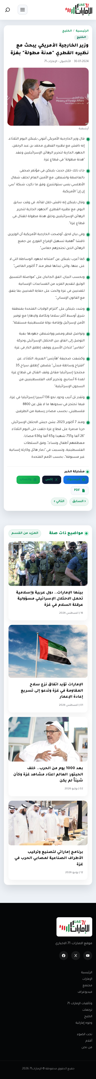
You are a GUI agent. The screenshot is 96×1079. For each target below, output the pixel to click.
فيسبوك (73, 479)
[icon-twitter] (75, 955)
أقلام (89, 1041)
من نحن (86, 1047)
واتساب (25, 479)
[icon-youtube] (87, 955)
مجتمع (87, 985)
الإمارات (87, 979)
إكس (49, 479)
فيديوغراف (85, 992)
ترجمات (87, 1010)
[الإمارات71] (78, 9)
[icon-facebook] (63, 955)
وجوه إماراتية (84, 1023)
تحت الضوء (84, 1034)
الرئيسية (82, 31)
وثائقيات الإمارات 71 (79, 1003)
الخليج (67, 31)
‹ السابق (79, 501)
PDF (77, 490)
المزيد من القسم (24, 533)
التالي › (59, 501)
